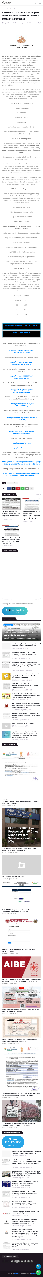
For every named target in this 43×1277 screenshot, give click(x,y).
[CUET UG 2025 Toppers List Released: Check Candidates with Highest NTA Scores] (22, 908)
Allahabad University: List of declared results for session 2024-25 (19, 950)
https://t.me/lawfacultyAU (22, 443)
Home (4, 9)
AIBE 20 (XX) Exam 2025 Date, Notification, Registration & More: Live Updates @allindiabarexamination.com (21, 980)
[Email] (27, 488)
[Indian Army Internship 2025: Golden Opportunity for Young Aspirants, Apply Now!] (22, 1008)
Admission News (12, 9)
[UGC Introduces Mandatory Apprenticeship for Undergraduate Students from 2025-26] (22, 1122)
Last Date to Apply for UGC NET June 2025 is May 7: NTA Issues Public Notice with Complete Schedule (21, 1094)
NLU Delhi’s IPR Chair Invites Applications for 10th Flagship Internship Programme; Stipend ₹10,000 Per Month (26, 705)
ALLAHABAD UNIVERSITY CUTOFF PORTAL (21, 325)
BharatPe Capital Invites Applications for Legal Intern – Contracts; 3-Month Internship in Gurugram (26, 676)
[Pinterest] (18, 488)
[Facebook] (9, 488)
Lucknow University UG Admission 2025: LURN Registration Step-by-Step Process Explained (26, 715)
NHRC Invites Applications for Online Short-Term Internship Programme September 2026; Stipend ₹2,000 (24, 1221)
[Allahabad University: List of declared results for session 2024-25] (22, 948)
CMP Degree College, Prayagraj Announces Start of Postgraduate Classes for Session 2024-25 (24, 1203)
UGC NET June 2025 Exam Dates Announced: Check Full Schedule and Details (21, 802)
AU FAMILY (16, 611)
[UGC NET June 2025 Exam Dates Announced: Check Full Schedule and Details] (22, 798)
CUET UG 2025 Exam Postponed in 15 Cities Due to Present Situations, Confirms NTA (19, 849)
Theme (33, 1273)
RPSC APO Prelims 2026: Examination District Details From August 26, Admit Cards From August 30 (25, 685)
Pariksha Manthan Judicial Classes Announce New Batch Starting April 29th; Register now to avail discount (26, 695)
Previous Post (7, 599)
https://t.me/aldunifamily (21, 448)
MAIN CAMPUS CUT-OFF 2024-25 (23, 723)
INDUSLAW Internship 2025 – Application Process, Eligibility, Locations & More (25, 1212)
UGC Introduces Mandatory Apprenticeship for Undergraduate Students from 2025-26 (18, 1124)
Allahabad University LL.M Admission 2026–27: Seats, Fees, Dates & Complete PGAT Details (11, 540)
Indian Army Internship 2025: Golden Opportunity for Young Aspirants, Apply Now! (20, 1010)
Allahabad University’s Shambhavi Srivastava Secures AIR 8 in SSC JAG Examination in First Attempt (18, 633)
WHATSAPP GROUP (21, 332)
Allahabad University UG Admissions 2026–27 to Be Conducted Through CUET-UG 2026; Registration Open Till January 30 (26, 665)
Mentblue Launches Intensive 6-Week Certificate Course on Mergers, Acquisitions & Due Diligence (25, 1183)
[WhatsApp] (22, 488)
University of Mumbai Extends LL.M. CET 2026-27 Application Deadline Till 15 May (11, 514)
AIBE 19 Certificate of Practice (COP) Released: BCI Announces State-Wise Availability (19, 1040)
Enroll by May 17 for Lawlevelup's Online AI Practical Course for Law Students (26, 645)
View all (38, 494)
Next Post (37, 599)
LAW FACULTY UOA (13, 1142)
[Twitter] (14, 488)
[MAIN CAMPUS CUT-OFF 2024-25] (22, 875)
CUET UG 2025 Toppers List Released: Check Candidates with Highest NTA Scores (17, 911)
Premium (17, 1273)
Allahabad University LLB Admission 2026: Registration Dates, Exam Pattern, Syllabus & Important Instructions (31, 515)
